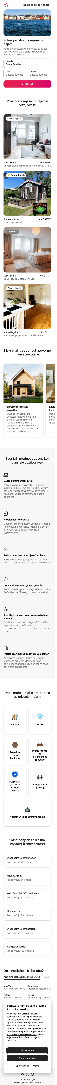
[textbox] (15, 75)
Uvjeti (38, 1082)
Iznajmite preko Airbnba (36, 4)
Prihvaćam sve (27, 1050)
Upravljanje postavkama (27, 1065)
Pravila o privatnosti (23, 1082)
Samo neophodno (27, 1058)
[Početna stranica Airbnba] (6, 4)
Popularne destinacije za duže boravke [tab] (22, 977)
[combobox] (27, 64)
